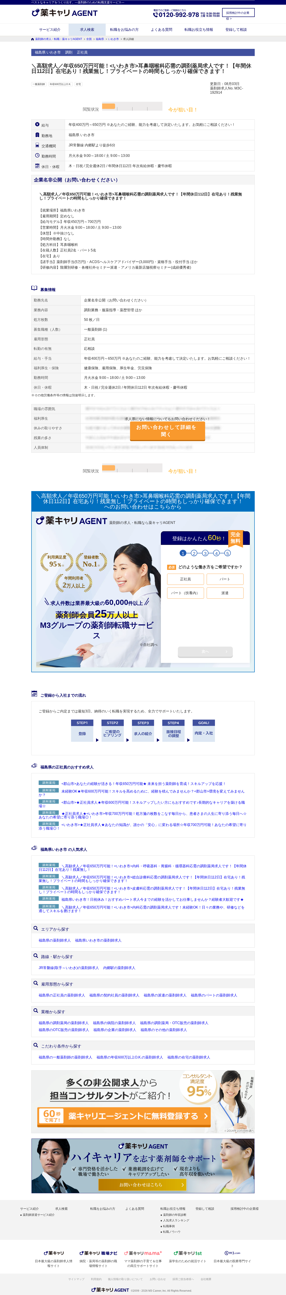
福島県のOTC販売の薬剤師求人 (64, 1030)
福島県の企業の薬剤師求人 (114, 1030)
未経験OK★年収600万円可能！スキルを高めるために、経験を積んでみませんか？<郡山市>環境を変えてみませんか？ (142, 793)
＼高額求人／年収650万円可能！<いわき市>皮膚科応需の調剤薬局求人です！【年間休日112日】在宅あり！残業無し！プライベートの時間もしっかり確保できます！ (142, 890)
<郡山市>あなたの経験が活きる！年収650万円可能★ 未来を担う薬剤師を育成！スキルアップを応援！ (143, 784)
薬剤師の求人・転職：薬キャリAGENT (58, 39)
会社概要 (206, 1279)
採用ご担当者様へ (183, 1279)
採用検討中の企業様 (245, 1208)
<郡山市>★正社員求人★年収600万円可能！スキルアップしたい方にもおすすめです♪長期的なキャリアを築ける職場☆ (142, 804)
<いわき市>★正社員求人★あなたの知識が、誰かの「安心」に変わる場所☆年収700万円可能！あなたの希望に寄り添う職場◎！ (143, 826)
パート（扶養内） (185, 593)
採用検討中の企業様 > (237, 14)
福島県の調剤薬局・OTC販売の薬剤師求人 (174, 1023)
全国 (89, 39)
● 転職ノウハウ (170, 1232)
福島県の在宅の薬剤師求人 (188, 1057)
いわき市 (113, 39)
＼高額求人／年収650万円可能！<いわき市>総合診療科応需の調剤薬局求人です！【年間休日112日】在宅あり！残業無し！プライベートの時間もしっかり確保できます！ (142, 879)
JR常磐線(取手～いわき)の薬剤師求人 (69, 968)
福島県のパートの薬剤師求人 (214, 995)
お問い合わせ (158, 1279)
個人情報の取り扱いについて (125, 1279)
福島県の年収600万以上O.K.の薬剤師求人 (130, 1057)
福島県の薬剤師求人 (55, 940)
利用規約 (96, 1279)
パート (225, 579)
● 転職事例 (167, 1226)
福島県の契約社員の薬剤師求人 (114, 995)
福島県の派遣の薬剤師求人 (165, 995)
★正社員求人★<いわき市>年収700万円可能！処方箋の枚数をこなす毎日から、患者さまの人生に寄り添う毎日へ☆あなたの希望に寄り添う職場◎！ (143, 815)
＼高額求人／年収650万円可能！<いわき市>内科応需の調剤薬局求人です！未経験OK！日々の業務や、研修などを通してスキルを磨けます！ (142, 909)
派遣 (225, 593)
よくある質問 (161, 29)
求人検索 (87, 29)
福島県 (100, 39)
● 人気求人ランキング (174, 1220)
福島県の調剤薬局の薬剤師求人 (64, 1023)
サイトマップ (76, 1279)
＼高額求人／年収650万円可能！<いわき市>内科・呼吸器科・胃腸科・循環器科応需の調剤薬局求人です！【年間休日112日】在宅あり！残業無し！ (143, 868)
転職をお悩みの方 (124, 29)
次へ (205, 651)
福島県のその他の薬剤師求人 (164, 1030)
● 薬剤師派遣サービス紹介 (37, 1215)
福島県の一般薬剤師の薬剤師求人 (65, 1057)
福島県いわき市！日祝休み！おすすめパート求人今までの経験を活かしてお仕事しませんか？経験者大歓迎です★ (152, 899)
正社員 (185, 579)
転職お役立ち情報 (199, 29)
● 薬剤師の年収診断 (173, 1215)
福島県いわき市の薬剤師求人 (98, 940)
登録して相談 (236, 29)
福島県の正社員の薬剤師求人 (62, 995)
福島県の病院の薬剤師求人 (114, 1023)
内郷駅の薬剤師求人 (119, 968)
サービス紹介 (50, 29)
